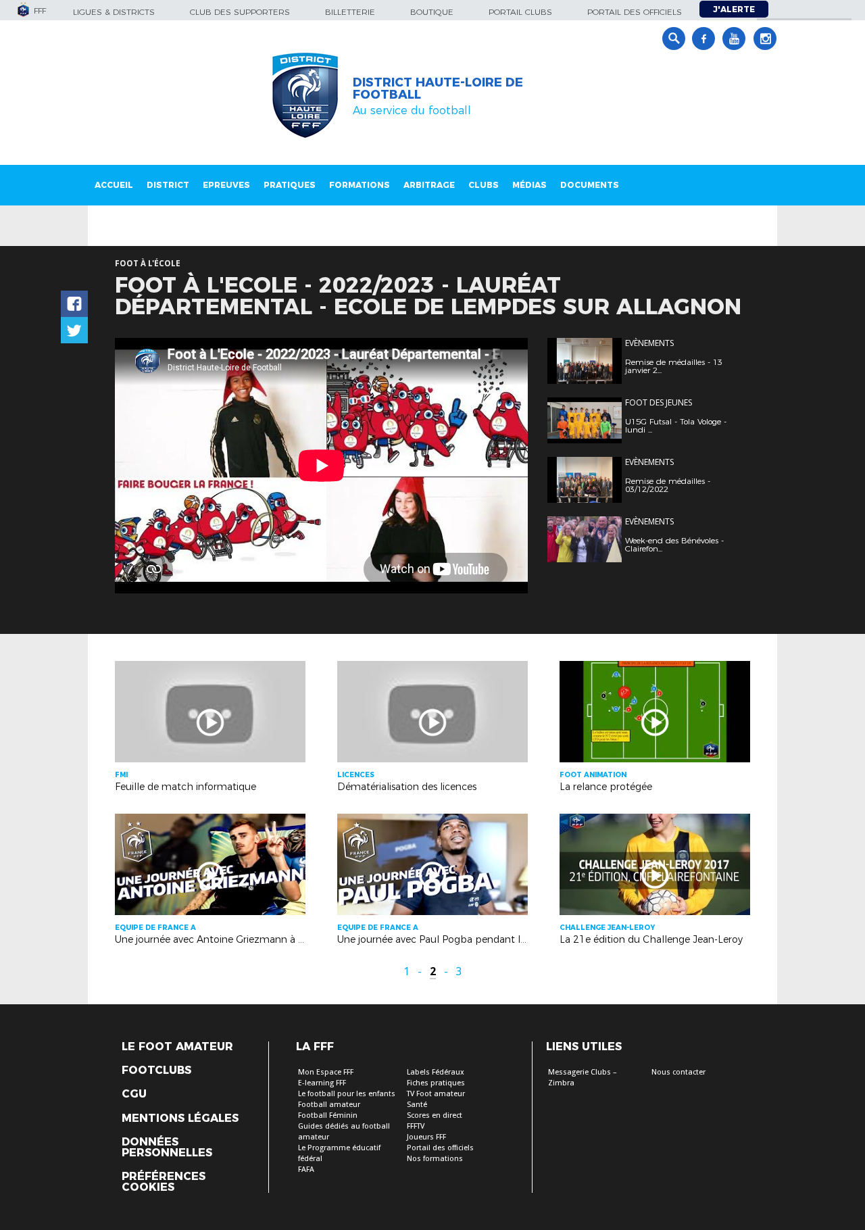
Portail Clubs (520, 12)
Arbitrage (429, 185)
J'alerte (734, 9)
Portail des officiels (634, 12)
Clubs (483, 185)
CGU (134, 1094)
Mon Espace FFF (325, 1072)
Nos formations (435, 1158)
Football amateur (329, 1104)
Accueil (114, 185)
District (168, 185)
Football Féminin (327, 1115)
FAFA (306, 1169)
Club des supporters (240, 12)
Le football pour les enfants (346, 1093)
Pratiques (290, 185)
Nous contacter (678, 1072)
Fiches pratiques (436, 1083)
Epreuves (226, 185)
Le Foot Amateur (177, 1046)
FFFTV (415, 1126)
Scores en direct (434, 1115)
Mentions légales (180, 1118)
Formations (359, 185)
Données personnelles (167, 1147)
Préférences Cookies (163, 1182)
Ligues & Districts (114, 12)
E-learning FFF (322, 1083)
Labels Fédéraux (435, 1072)
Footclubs (156, 1070)
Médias (529, 185)
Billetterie (350, 12)
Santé (417, 1104)
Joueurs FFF (426, 1137)
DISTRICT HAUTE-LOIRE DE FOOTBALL (438, 88)
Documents (589, 185)
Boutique (431, 12)
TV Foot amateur (436, 1093)
